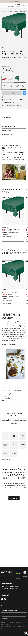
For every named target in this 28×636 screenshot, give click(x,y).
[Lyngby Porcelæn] (14, 445)
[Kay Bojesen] (5, 445)
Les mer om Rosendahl (9, 344)
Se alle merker (6, 459)
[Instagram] (5, 599)
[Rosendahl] (5, 436)
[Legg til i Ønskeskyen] (24, 93)
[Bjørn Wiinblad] (5, 453)
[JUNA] (14, 453)
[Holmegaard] (22, 436)
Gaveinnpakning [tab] (7, 130)
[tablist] (14, 128)
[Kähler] (14, 436)
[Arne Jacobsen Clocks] (22, 445)
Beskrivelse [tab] (5, 122)
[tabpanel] (14, 163)
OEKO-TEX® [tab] (5, 139)
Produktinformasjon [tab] (8, 126)
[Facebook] (2, 599)
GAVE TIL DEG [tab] (7, 118)
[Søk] (23, 6)
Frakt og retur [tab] (7, 135)
